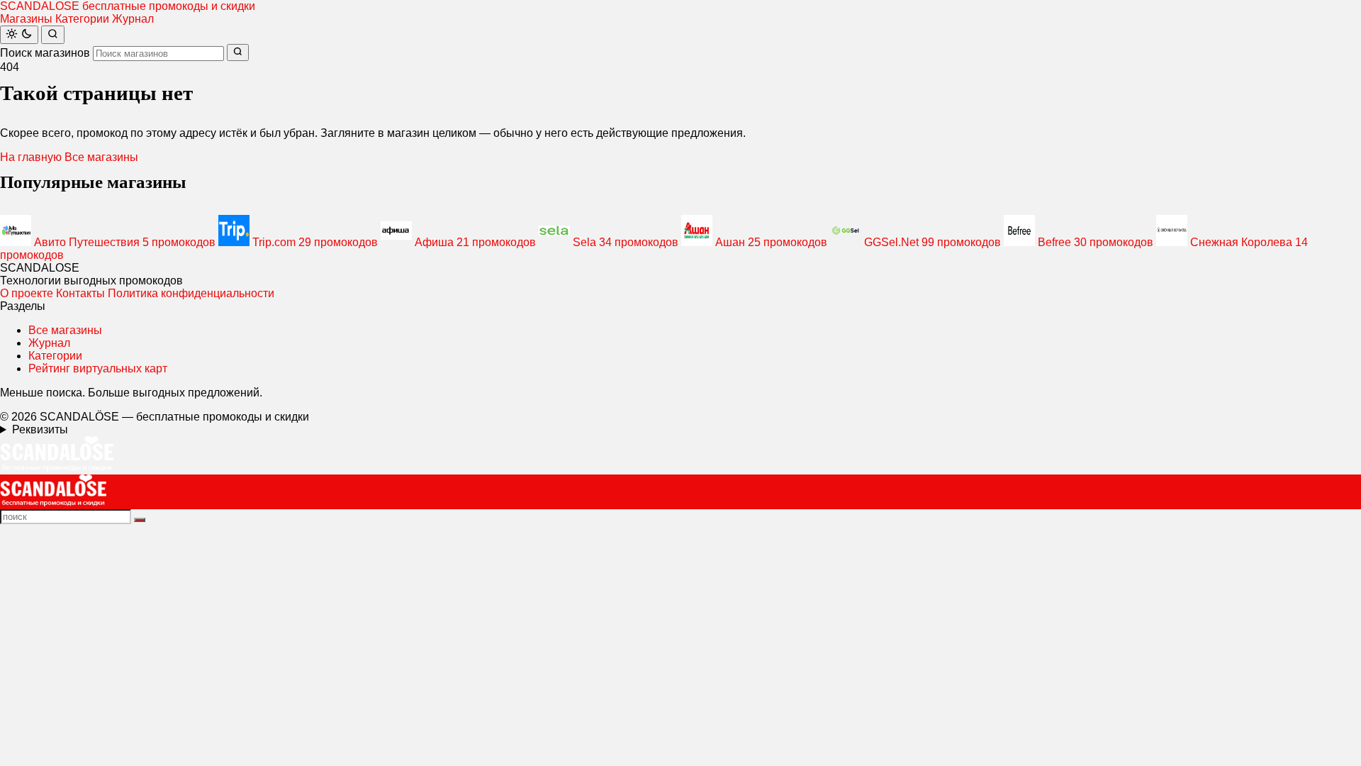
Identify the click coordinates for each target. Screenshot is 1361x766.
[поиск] (139, 520)
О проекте (26, 293)
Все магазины (101, 157)
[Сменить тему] (19, 35)
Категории (82, 19)
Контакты (80, 293)
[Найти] (53, 35)
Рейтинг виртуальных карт (97, 368)
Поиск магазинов (45, 53)
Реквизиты (40, 429)
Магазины (26, 19)
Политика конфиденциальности (191, 293)
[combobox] (158, 53)
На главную (31, 157)
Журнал (133, 19)
